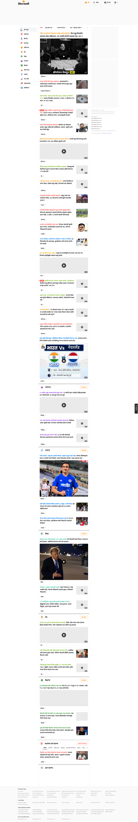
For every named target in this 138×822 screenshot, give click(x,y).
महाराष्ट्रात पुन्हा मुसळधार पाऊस (67, 813)
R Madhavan (93, 795)
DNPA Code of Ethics (107, 133)
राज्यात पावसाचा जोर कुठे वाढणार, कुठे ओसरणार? (97, 809)
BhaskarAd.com (95, 128)
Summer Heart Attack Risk (38, 795)
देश (41, 105)
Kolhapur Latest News (110, 802)
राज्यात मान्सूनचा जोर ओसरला (23, 809)
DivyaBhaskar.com (96, 120)
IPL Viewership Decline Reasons (54, 791)
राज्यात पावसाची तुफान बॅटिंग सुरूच (53, 813)
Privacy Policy (111, 113)
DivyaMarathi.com (96, 124)
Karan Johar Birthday (22, 797)
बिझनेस (42, 708)
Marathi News (50, 795)
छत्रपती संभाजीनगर (45, 91)
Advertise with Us (95, 110)
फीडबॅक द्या (136, 407)
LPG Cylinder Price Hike (37, 791)
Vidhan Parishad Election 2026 (68, 791)
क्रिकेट (42, 248)
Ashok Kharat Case (80, 793)
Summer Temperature (37, 793)
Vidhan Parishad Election (110, 791)
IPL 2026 (78, 795)
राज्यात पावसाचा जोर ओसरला (96, 813)
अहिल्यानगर (56, 748)
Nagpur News (79, 802)
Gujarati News (79, 797)
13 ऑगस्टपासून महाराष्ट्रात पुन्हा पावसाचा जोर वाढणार (97, 811)
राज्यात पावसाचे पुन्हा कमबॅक (81, 811)
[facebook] (78, 76)
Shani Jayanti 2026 (51, 793)
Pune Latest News (66, 802)
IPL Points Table (65, 795)
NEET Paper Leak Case (96, 791)
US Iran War (20, 791)
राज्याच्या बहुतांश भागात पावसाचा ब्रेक (68, 809)
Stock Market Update (81, 791)
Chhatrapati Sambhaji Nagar (38, 802)
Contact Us (93, 113)
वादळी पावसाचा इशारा (109, 811)
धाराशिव (43, 234)
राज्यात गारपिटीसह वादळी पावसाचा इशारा (25, 813)
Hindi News (64, 797)
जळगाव (78, 748)
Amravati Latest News (23, 804)
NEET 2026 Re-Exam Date (24, 795)
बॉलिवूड (42, 415)
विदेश (42, 582)
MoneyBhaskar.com (96, 126)
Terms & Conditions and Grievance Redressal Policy (102, 111)
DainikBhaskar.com (96, 118)
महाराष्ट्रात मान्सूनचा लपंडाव (110, 809)
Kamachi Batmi (94, 793)
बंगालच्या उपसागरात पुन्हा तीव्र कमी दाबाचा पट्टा (83, 809)
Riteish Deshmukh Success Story (68, 793)
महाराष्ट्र (43, 120)
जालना (42, 205)
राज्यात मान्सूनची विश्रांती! (36, 809)
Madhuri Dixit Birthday (52, 797)
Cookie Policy (104, 113)
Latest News (35, 797)
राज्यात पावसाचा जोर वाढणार (23, 811)
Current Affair (108, 793)
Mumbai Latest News (51, 802)
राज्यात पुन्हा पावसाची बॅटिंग (37, 811)
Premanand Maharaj (109, 795)
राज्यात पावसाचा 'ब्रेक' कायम (52, 809)
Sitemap (102, 110)
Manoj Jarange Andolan (23, 793)
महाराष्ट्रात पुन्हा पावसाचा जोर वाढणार (53, 811)
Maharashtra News (22, 802)
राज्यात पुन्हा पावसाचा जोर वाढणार (38, 813)
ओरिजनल (43, 76)
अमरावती (50, 748)
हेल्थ (42, 275)
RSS (98, 113)
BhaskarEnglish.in (96, 122)
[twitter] (82, 76)
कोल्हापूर (63, 748)
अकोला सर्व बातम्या (82, 743)
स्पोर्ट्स (42, 381)
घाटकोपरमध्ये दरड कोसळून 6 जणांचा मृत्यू (68, 811)
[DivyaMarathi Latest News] (23, 4)
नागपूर (83, 748)
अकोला (45, 748)
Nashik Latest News (95, 802)
